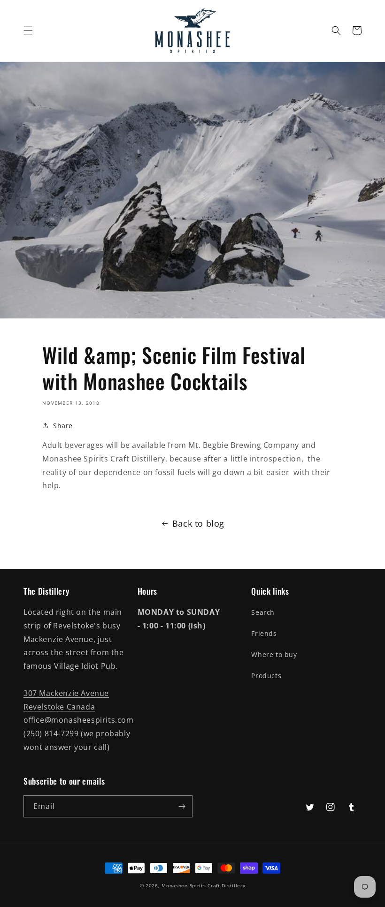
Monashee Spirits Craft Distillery (203, 885)
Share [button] (63, 425)
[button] (28, 30)
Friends (264, 633)
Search (263, 612)
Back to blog (198, 523)
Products (266, 675)
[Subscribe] (181, 806)
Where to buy (274, 654)
